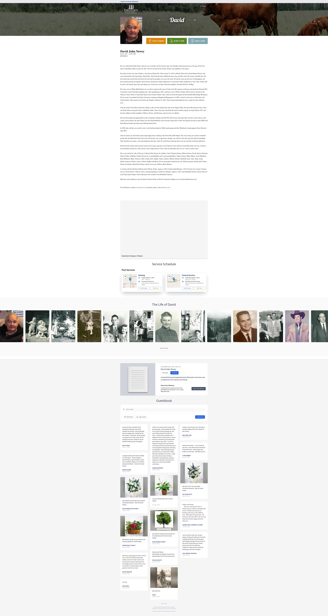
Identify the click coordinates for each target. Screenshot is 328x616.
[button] (130, 279)
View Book (165, 373)
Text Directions (143, 288)
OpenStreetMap (166, 611)
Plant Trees (155, 288)
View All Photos (164, 348)
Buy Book (174, 373)
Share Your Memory (198, 388)
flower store (166, 187)
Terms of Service (169, 608)
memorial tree (141, 187)
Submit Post (200, 417)
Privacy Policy (159, 608)
